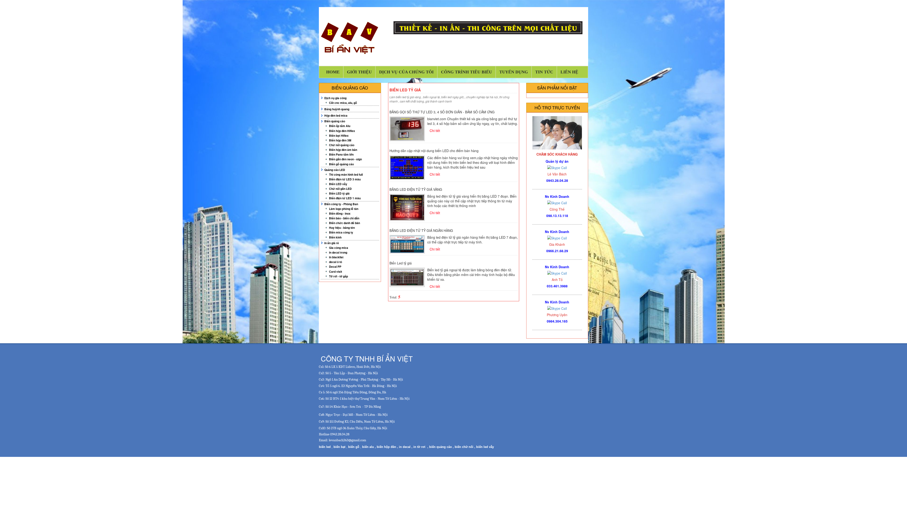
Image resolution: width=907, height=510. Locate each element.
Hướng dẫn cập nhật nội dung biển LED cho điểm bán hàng (434, 150)
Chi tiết (435, 130)
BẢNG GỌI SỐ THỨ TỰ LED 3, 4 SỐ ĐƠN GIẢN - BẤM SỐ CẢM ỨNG (442, 112)
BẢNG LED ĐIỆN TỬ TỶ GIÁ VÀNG (415, 189)
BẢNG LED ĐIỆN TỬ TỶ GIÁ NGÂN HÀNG (421, 230)
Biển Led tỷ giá (400, 263)
